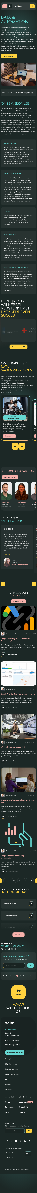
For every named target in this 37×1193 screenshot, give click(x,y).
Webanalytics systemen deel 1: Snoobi (15, 747)
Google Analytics (9, 928)
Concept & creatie (11, 1069)
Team (7, 1112)
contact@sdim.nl (12, 1044)
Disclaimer (9, 1157)
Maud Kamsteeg (6, 502)
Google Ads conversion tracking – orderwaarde (13, 856)
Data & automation (11, 1074)
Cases (7, 1102)
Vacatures (8, 1084)
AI (6, 1079)
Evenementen (10, 1107)
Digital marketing (11, 1064)
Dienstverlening (25, 1097)
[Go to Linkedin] (25, 1141)
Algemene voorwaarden (14, 1148)
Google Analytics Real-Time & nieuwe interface (18, 694)
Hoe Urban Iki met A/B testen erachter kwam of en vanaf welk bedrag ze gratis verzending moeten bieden (14, 427)
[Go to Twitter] (7, 1141)
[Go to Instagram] (20, 1141)
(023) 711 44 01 (12, 1040)
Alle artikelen (10, 1097)
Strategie (8, 1059)
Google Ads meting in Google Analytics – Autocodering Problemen (16, 639)
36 (14, 880)
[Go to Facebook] (11, 1141)
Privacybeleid (10, 1153)
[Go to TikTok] (29, 1141)
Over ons (8, 1089)
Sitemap (22, 1112)
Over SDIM (23, 1107)
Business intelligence (10, 904)
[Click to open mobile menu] (32, 6)
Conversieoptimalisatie (11, 916)
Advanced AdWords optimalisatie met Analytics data (18, 801)
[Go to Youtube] (16, 1141)
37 (20, 880)
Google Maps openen (13, 1052)
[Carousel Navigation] (18, 446)
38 (25, 880)
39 (31, 880)
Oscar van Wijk (22, 502)
